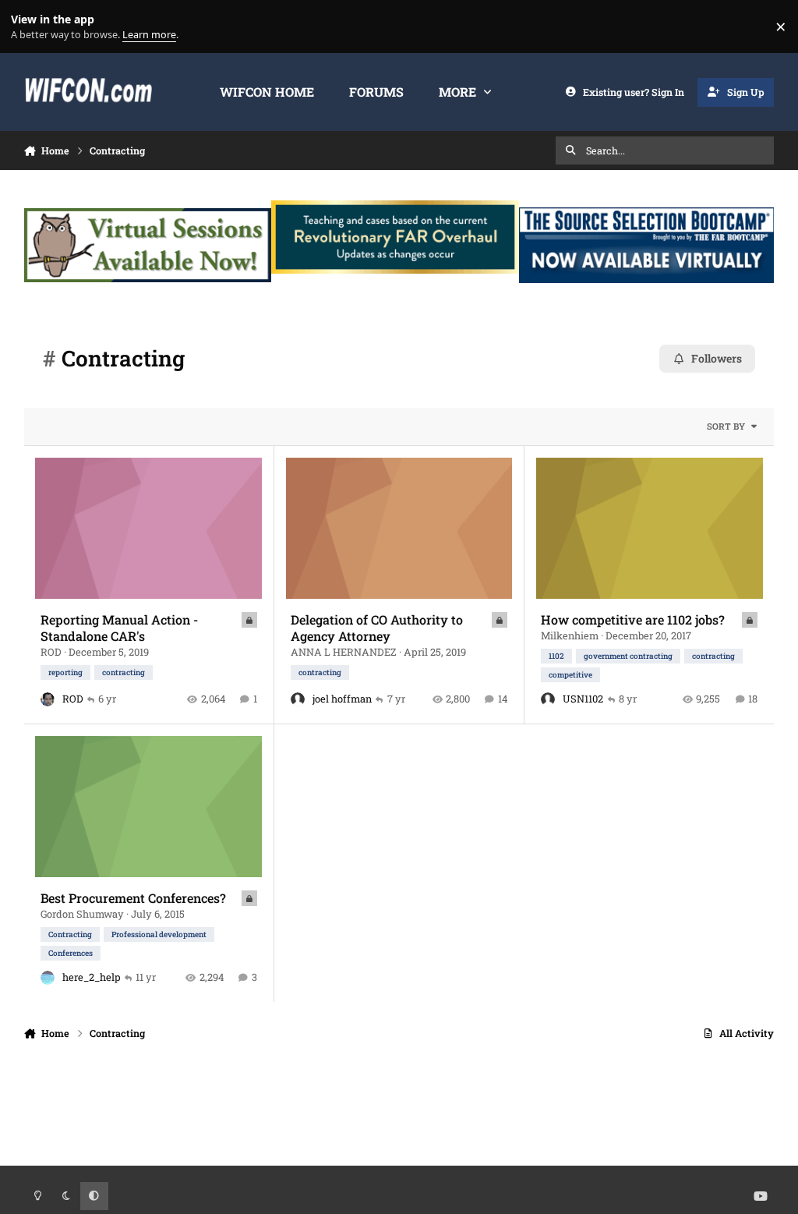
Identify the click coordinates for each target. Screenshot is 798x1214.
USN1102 (583, 698)
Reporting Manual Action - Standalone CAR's (119, 627)
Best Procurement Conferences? (133, 898)
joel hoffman (342, 698)
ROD (51, 652)
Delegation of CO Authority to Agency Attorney (377, 627)
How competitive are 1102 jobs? (633, 619)
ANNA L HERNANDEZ (344, 652)
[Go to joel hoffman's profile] (298, 699)
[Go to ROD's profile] (48, 699)
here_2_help (91, 977)
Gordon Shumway (82, 914)
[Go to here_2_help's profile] (48, 978)
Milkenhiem (569, 635)
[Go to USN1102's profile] (548, 699)
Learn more (30, 26)
